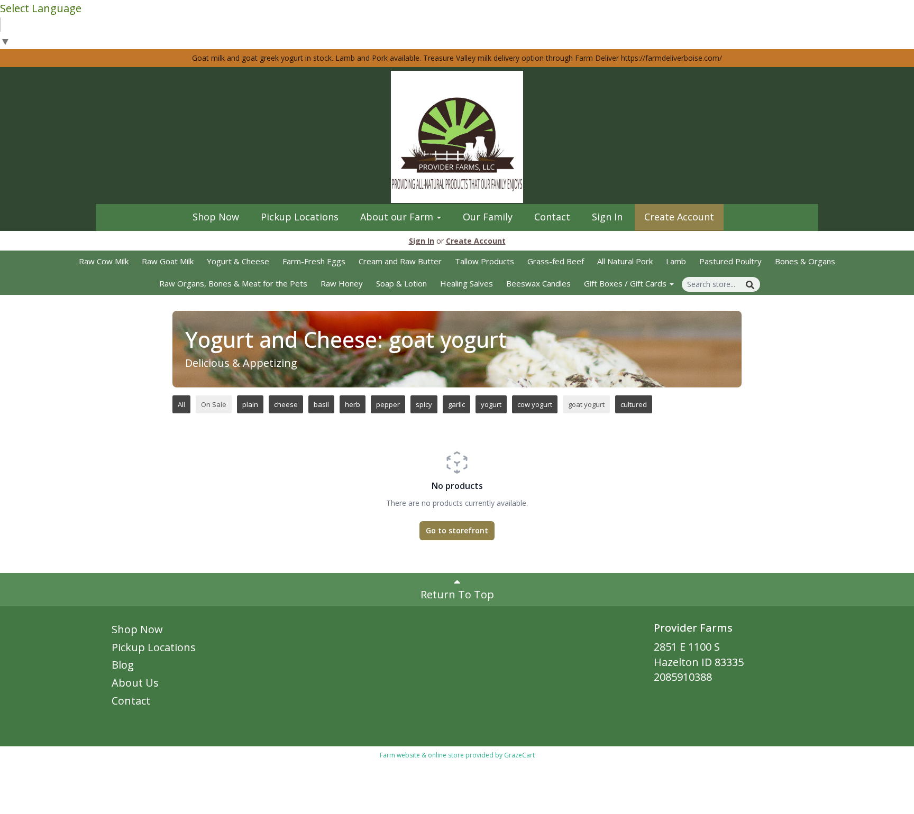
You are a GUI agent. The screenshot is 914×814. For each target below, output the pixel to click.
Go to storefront (457, 530)
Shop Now (216, 216)
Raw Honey (342, 283)
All (181, 404)
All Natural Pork (625, 261)
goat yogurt (586, 404)
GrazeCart (519, 755)
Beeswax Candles (538, 283)
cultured (633, 404)
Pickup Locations (300, 216)
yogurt (491, 404)
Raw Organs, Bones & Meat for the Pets (233, 283)
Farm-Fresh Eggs (313, 261)
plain (250, 404)
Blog (123, 665)
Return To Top (457, 594)
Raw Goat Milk (168, 261)
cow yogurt (534, 404)
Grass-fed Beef (555, 261)
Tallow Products (484, 261)
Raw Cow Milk (104, 261)
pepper (388, 404)
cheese (286, 404)
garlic (456, 404)
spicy (424, 404)
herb (352, 404)
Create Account (679, 216)
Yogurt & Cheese (238, 261)
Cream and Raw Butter (400, 261)
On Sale (213, 404)
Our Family (488, 216)
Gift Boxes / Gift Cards (626, 283)
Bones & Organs (805, 261)
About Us (135, 683)
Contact (552, 216)
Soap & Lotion (401, 283)
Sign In (607, 216)
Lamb (676, 261)
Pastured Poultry (730, 261)
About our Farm (398, 216)
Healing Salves (466, 283)
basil (321, 404)
